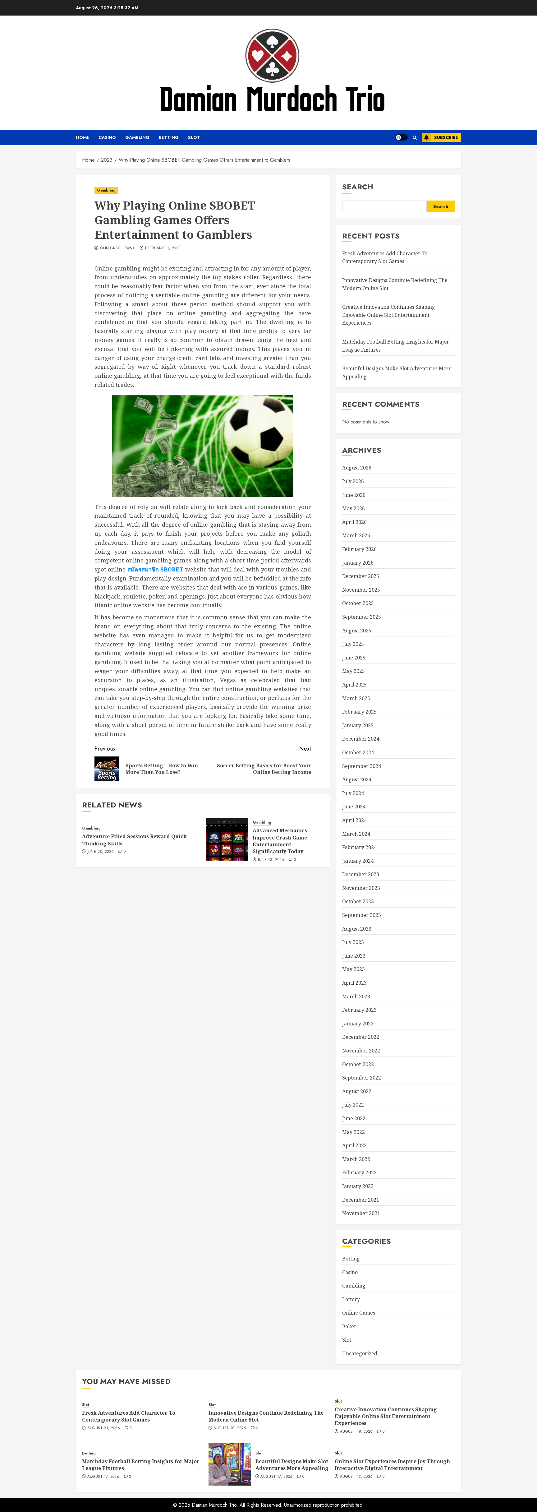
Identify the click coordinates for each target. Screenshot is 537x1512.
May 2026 (353, 508)
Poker (349, 1326)
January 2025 (358, 725)
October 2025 (358, 603)
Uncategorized (359, 1353)
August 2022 (356, 1091)
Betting (169, 137)
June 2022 (353, 1118)
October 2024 (358, 752)
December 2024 (360, 738)
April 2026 (354, 522)
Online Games (358, 1312)
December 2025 (360, 576)
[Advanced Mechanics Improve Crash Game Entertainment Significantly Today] (227, 839)
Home (82, 137)
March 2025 (356, 698)
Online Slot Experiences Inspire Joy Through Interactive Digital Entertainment (392, 1465)
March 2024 (356, 833)
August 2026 (356, 467)
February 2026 (359, 549)
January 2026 (358, 562)
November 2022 (361, 1050)
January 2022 (358, 1186)
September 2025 (361, 616)
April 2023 (354, 982)
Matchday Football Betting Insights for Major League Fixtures (141, 1465)
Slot (194, 137)
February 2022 (359, 1172)
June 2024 (353, 806)
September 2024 (361, 766)
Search (357, 186)
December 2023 (360, 874)
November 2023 (361, 888)
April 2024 (354, 820)
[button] (415, 138)
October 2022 (358, 1064)
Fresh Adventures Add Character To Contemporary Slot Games (384, 257)
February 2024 (359, 847)
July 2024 (353, 793)
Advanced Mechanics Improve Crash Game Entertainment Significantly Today (280, 841)
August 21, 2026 (103, 1428)
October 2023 (358, 901)
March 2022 (356, 1159)
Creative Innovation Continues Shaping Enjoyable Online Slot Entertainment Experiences (388, 314)
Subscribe (446, 137)
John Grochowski (117, 248)
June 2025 (353, 657)
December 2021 (360, 1199)
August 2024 (356, 779)
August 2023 (356, 928)
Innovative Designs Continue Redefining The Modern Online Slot (266, 1416)
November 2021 (361, 1213)
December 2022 (360, 1036)
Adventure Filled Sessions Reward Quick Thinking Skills (134, 840)
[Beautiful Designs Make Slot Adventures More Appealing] (230, 1464)
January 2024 (358, 861)
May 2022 (353, 1132)
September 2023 (361, 915)
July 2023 (353, 942)
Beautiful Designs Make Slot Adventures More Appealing (291, 1465)
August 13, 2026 (356, 1476)
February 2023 (359, 1009)
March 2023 (356, 996)
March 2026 (356, 535)
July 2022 (353, 1104)
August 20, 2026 (229, 1428)
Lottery (351, 1299)
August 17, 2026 (103, 1476)
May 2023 (353, 969)
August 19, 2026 (356, 1431)
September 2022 (361, 1077)
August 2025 (356, 630)
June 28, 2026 (100, 851)
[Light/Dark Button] (401, 137)
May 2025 (353, 671)
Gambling (137, 137)
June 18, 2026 (271, 860)
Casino (107, 137)
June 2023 (353, 955)
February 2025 (359, 711)
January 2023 (358, 1023)
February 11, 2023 (163, 248)
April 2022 (354, 1145)
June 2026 (353, 495)
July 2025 (353, 643)
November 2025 (361, 589)
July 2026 (353, 481)
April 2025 (354, 684)
